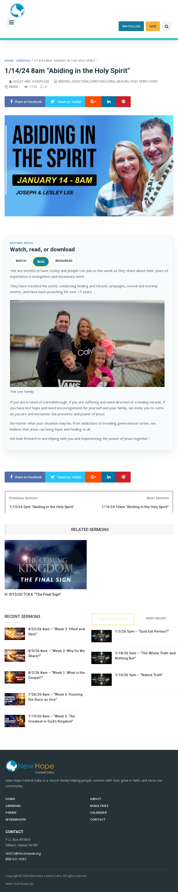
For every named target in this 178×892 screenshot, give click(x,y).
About (96, 799)
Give (152, 26)
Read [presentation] (41, 261)
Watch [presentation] (21, 260)
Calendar (98, 812)
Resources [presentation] (63, 260)
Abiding (64, 81)
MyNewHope (16, 819)
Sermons (23, 60)
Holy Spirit (139, 81)
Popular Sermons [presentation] (113, 619)
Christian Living (102, 81)
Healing (123, 81)
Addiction (79, 81)
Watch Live (131, 26)
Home (9, 60)
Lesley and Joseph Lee (31, 81)
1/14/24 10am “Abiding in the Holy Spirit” (135, 507)
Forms (11, 812)
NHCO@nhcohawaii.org (23, 853)
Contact (98, 819)
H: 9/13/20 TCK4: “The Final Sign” (33, 594)
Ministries (99, 806)
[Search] (167, 26)
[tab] (21, 261)
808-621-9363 (16, 859)
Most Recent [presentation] (156, 618)
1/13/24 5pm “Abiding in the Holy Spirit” (41, 507)
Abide (13, 87)
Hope (153, 81)
